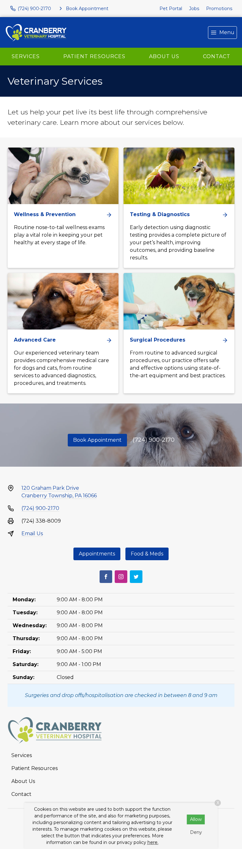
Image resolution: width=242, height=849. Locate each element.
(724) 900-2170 (154, 439)
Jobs (194, 8)
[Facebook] (106, 576)
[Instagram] (121, 576)
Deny (196, 832)
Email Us (32, 534)
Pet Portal (170, 8)
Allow (196, 819)
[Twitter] (136, 576)
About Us (164, 56)
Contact (216, 56)
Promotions (219, 8)
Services (26, 56)
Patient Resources (94, 56)
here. (152, 842)
